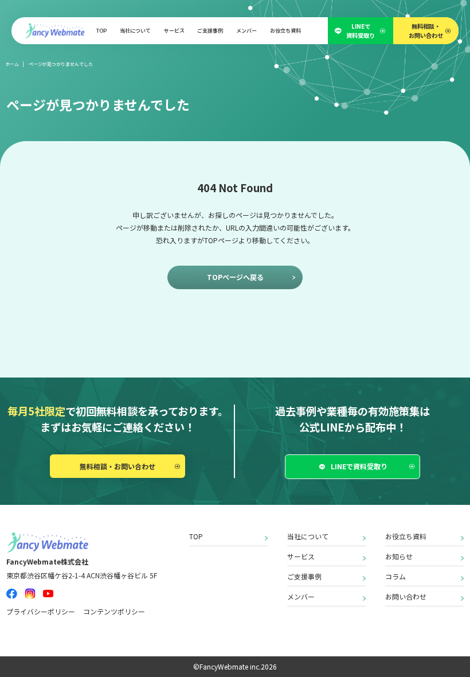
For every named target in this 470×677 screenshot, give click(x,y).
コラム (395, 576)
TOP (196, 536)
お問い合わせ (405, 596)
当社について (307, 536)
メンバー (301, 596)
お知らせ (399, 556)
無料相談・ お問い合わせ (426, 30)
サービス (301, 556)
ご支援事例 (304, 576)
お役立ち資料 (405, 536)
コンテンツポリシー (114, 611)
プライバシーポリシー (40, 611)
